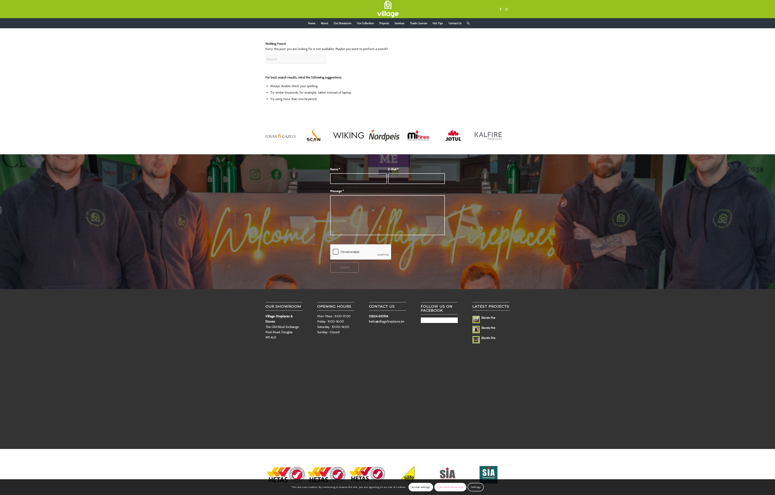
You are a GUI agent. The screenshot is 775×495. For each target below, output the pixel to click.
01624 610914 (378, 316)
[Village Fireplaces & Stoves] (387, 9)
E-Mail (393, 169)
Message (337, 191)
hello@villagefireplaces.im (386, 321)
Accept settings (421, 487)
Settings (476, 487)
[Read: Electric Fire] (476, 319)
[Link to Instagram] (507, 9)
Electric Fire (488, 317)
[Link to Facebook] (500, 9)
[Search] (466, 23)
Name (335, 169)
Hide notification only (450, 487)
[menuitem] (312, 23)
